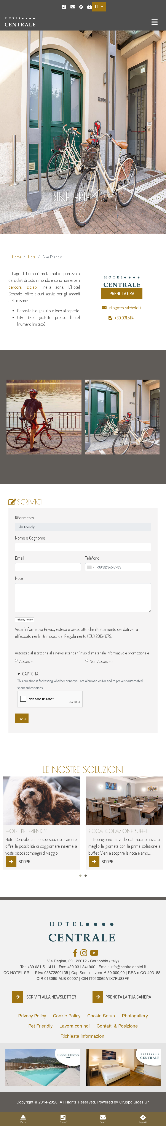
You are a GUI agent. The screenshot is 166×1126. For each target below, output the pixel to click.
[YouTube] (94, 954)
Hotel (32, 256)
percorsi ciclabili (23, 287)
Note (19, 578)
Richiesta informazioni (83, 1036)
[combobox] (90, 567)
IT (97, 6)
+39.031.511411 (63, 7)
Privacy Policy (25, 619)
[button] (80, 451)
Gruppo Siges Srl (134, 1102)
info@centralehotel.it (71, 7)
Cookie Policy (66, 1015)
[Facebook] (75, 954)
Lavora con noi (88, 7)
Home (17, 256)
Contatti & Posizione (117, 1025)
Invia (22, 718)
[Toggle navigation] (155, 22)
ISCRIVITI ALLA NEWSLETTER (51, 997)
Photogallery (135, 1015)
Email (19, 558)
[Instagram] (83, 954)
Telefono (92, 558)
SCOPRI (25, 861)
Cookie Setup (101, 1015)
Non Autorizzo (101, 661)
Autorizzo (27, 661)
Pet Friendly (40, 1025)
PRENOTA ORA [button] (122, 293)
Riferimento (24, 517)
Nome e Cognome (30, 538)
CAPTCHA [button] (30, 674)
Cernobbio (79, 7)
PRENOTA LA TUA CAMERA (128, 997)
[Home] (20, 21)
